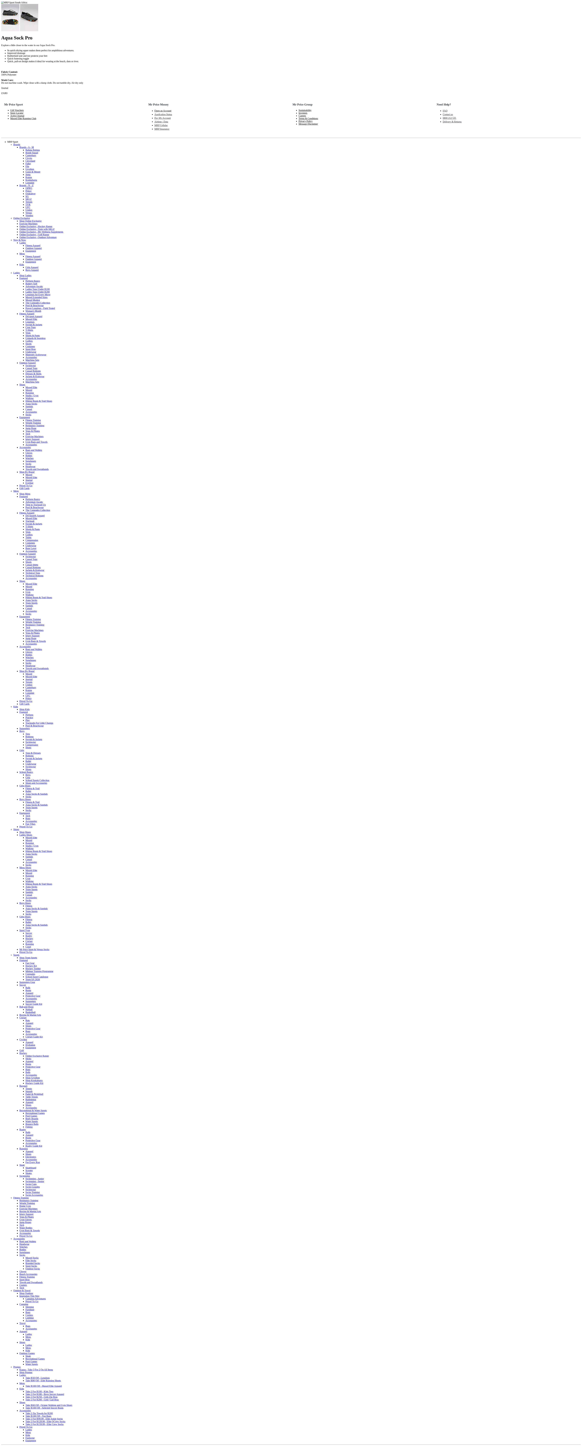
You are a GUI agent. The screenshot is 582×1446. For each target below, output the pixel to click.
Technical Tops (32, 573)
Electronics (30, 1157)
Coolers (23, 1285)
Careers (302, 115)
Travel (22, 1323)
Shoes (22, 384)
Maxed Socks (31, 1258)
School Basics (26, 772)
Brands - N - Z (26, 185)
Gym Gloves (25, 1219)
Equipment (30, 251)
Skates (28, 1173)
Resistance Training (34, 425)
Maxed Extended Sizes (36, 297)
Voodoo (29, 215)
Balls (27, 987)
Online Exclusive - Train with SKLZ (37, 229)
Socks (28, 414)
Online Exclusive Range (37, 1056)
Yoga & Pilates (32, 431)
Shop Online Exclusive (30, 221)
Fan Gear (29, 963)
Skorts (28, 343)
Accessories (31, 357)
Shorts (28, 562)
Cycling (23, 1039)
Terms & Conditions (308, 118)
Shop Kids (24, 709)
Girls (21, 750)
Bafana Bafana (32, 150)
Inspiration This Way (29, 1296)
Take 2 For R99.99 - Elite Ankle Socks (44, 1419)
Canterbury (30, 155)
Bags (27, 818)
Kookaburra (31, 180)
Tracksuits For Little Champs (39, 723)
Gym (27, 592)
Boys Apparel (32, 270)
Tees (27, 734)
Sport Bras (30, 349)
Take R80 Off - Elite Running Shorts (43, 1380)
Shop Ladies (25, 275)
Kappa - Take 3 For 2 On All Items (36, 1369)
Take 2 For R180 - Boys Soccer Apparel (44, 1394)
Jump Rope (30, 428)
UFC (27, 207)
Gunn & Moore (32, 172)
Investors (303, 113)
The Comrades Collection (37, 303)
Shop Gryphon (32, 1077)
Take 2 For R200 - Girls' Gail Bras (42, 1399)
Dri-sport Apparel (33, 316)
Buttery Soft (31, 283)
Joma (27, 174)
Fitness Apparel (32, 245)
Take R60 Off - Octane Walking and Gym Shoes (48, 1405)
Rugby (28, 936)
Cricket (28, 941)
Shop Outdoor (26, 1293)
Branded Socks (32, 1263)
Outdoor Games (27, 1353)
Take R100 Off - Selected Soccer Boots (44, 1408)
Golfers (29, 341)
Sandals (29, 406)
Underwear (30, 352)
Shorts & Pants (32, 335)
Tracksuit (29, 521)
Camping (23, 1304)
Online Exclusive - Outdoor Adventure (38, 237)
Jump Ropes (25, 1222)
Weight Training (33, 423)
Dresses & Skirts (33, 373)
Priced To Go (25, 485)
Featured (23, 278)
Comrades (30, 974)
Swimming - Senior (34, 1181)
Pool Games (31, 1116)
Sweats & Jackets (33, 324)
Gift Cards (24, 488)
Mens (22, 253)
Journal (28, 480)
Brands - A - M (26, 147)
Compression (31, 540)
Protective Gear (32, 996)
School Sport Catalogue (36, 976)
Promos (17, 1367)
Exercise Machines (28, 223)
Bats (27, 1020)
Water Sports (31, 1121)
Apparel (29, 993)
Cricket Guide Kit (34, 1036)
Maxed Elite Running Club (23, 118)
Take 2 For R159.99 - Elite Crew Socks (44, 1424)
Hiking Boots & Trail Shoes (38, 401)
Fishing (29, 1127)
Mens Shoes (25, 867)
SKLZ (28, 199)
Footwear (30, 1438)
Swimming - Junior (34, 1178)
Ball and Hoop (26, 1006)
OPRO (28, 188)
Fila (27, 166)
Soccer (28, 933)
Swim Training (32, 1192)
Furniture (29, 1309)
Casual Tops (31, 368)
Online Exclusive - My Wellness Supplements (41, 232)
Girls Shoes (24, 785)
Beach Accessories (28, 1274)
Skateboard (30, 1167)
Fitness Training (33, 420)
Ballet (28, 761)
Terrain (28, 202)
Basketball (30, 1012)
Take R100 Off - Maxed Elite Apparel (43, 1386)
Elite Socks (30, 1260)
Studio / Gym (31, 395)
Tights (28, 537)
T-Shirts (29, 330)
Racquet (23, 1086)
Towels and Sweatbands (37, 469)
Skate (22, 1165)
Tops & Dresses (33, 753)
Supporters (24, 728)
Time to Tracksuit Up (35, 504)
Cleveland (30, 161)
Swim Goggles (32, 1187)
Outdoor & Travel (21, 1290)
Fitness (28, 906)
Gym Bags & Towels (35, 641)
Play (27, 720)
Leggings (29, 322)
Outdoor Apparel (33, 248)
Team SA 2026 (32, 979)
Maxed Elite (31, 319)
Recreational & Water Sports (33, 1110)
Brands (16, 144)
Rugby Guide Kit (33, 1146)
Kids (21, 264)
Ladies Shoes (25, 835)
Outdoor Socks (32, 1268)
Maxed (28, 390)
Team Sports (31, 603)
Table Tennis (31, 1097)
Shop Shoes (25, 832)
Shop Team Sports (28, 957)
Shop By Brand (26, 472)
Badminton (30, 1099)
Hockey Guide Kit (34, 1083)
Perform (29, 715)
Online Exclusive (21, 218)
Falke (28, 163)
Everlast (29, 483)
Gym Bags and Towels (36, 442)
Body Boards (31, 1118)
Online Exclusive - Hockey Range (35, 226)
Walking (29, 398)
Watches (29, 458)
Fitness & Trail (32, 788)
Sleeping (29, 1307)
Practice (29, 717)
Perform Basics (32, 281)
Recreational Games (35, 1113)
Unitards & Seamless (35, 338)
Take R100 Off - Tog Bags (38, 1416)
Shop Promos (25, 1372)
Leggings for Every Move (37, 294)
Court (28, 946)
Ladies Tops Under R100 (37, 289)
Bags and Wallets (33, 450)
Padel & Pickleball (34, 1094)
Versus (28, 212)
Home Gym (25, 1206)
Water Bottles (25, 1228)
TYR (27, 204)
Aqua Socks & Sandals (36, 794)
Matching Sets (32, 360)
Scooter (29, 1170)
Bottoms (29, 736)
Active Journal (17, 115)
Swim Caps (31, 1184)
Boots (28, 990)
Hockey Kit (31, 966)
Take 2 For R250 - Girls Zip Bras (41, 1397)
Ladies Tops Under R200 (37, 292)
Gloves (28, 453)
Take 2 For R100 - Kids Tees (39, 1391)
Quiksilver (30, 193)
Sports (16, 955)
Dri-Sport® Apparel (35, 515)
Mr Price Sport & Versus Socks (34, 949)
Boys (21, 731)
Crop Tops (30, 327)
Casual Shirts (31, 564)
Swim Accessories (34, 1195)
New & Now (19, 240)
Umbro (28, 210)
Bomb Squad (31, 152)
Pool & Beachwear (34, 305)
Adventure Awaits (34, 286)
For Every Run (32, 1162)
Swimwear (30, 365)
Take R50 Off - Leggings (37, 1378)
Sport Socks (31, 1266)
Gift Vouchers (17, 110)
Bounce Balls (31, 1124)
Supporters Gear (27, 982)
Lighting (29, 1318)
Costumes (30, 346)
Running (29, 393)
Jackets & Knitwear (34, 376)
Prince (28, 191)
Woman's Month (33, 311)
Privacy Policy (306, 121)
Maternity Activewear (35, 354)
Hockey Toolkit (32, 968)
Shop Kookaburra (34, 1080)
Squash (28, 1091)
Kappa (28, 177)
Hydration (30, 1045)
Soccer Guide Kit (33, 1004)
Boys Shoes (25, 799)
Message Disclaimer (308, 124)
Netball (28, 1009)
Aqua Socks (31, 403)
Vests (27, 333)
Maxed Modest (32, 300)
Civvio (28, 158)
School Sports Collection (37, 780)
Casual (28, 409)
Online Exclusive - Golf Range (34, 234)
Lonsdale (29, 182)
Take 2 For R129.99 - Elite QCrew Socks (45, 1421)
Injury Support (32, 439)
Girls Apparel (31, 267)
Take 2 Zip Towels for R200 (39, 1413)
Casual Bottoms (33, 371)
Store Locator (16, 113)
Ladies (22, 242)
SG (27, 196)
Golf (21, 1050)
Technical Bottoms (34, 575)
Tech (27, 433)
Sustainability (305, 110)
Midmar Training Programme (39, 971)
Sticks (28, 1058)
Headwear (30, 466)
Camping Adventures (35, 1298)
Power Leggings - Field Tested (40, 308)
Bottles (28, 455)
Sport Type (24, 930)
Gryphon (29, 169)
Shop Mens (24, 494)
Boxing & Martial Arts (30, 1015)
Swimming (24, 1176)
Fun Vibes (30, 824)
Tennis (28, 1088)
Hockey (29, 938)
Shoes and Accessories (36, 783)
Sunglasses (30, 461)
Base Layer (30, 548)
